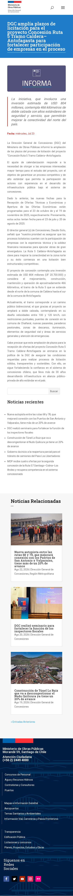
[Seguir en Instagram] (30, 879)
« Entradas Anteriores (23, 721)
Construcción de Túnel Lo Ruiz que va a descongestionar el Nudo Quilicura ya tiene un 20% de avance (35, 442)
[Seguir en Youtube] (22, 879)
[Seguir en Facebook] (6, 879)
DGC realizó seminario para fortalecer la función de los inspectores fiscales (34, 628)
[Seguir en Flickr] (38, 879)
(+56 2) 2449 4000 (16, 760)
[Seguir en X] (14, 879)
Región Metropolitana (42, 573)
